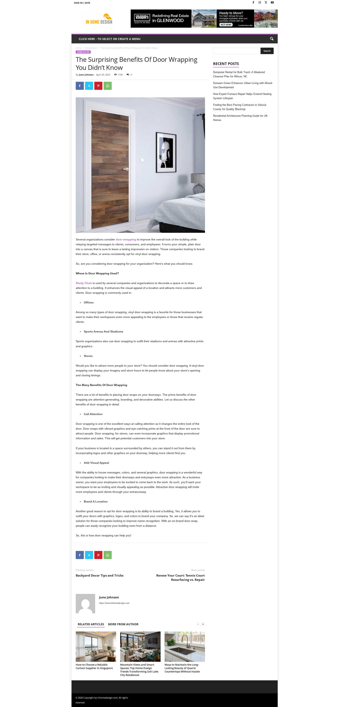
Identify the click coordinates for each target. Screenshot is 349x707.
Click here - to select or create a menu (110, 39)
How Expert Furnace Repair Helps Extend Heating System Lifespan (242, 96)
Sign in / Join (82, 2)
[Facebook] (253, 2)
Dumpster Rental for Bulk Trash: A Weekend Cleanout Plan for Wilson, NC (239, 74)
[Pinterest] (98, 86)
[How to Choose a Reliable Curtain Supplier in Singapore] (96, 646)
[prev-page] (198, 624)
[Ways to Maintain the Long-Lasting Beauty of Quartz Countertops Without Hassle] (185, 646)
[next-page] (203, 624)
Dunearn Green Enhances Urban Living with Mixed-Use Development (243, 85)
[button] (271, 39)
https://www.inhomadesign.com (114, 603)
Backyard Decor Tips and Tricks (99, 575)
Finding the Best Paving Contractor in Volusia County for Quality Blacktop (239, 107)
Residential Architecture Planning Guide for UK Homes (240, 118)
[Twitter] (266, 2)
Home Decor (91, 47)
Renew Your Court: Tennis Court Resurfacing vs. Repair (180, 577)
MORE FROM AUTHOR (123, 624)
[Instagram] (259, 2)
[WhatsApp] (108, 86)
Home (78, 47)
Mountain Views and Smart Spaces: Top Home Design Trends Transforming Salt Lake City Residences (139, 670)
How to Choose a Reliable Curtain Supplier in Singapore (94, 666)
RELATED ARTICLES (91, 624)
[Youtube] (272, 2)
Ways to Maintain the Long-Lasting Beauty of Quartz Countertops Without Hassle (182, 668)
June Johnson (86, 74)
